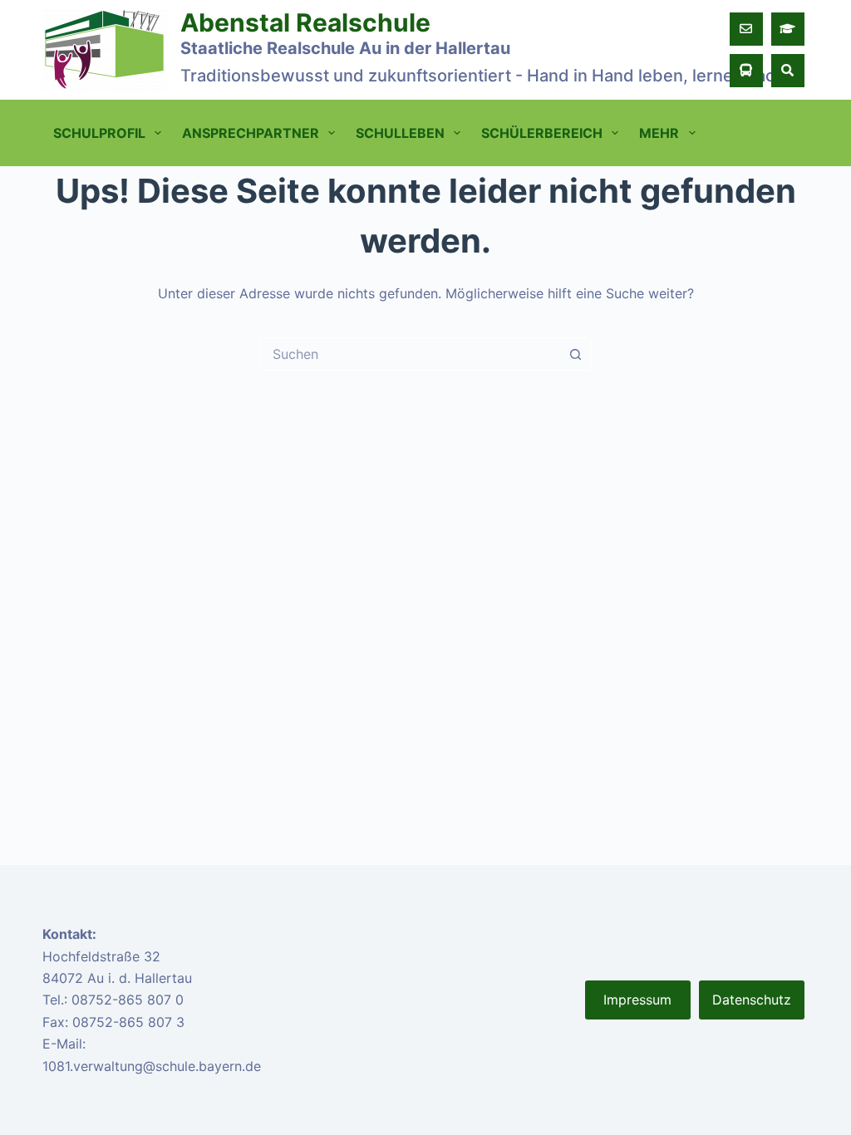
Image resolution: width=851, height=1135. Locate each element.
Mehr (659, 133)
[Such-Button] (575, 354)
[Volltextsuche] (787, 70)
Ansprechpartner (250, 133)
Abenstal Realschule (305, 22)
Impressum (637, 999)
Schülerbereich (542, 133)
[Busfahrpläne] (746, 70)
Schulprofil (99, 133)
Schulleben (400, 133)
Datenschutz (751, 999)
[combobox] (409, 354)
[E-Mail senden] (746, 29)
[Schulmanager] (787, 29)
